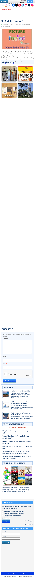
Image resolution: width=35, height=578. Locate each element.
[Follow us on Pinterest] (19, 5)
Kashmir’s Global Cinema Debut (20, 391)
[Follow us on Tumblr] (29, 5)
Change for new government (12, 515)
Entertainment (23, 489)
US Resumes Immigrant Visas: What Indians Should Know (20, 402)
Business (5, 489)
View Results (28, 521)
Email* (4, 536)
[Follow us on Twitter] (16, 5)
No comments (6, 26)
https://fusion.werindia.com (9, 64)
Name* (4, 532)
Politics (16, 489)
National (25, 487)
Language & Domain (23, 1)
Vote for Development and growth (14, 513)
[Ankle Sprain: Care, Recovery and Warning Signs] (6, 416)
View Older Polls (28, 524)
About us (3, 574)
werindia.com (9, 487)
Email (5, 364)
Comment (6, 338)
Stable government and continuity (14, 511)
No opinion (7, 518)
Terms (25, 574)
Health (4, 491)
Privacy (20, 574)
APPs (30, 1)
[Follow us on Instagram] (32, 5)
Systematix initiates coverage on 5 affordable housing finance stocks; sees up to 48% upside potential (16, 452)
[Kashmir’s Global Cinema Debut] (6, 394)
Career (9, 574)
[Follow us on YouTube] (26, 5)
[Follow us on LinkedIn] (22, 5)
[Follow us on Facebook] (13, 5)
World (11, 489)
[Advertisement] (17, 147)
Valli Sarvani (26, 24)
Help (14, 574)
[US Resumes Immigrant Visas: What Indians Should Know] (6, 405)
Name (5, 356)
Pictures (18, 24)
